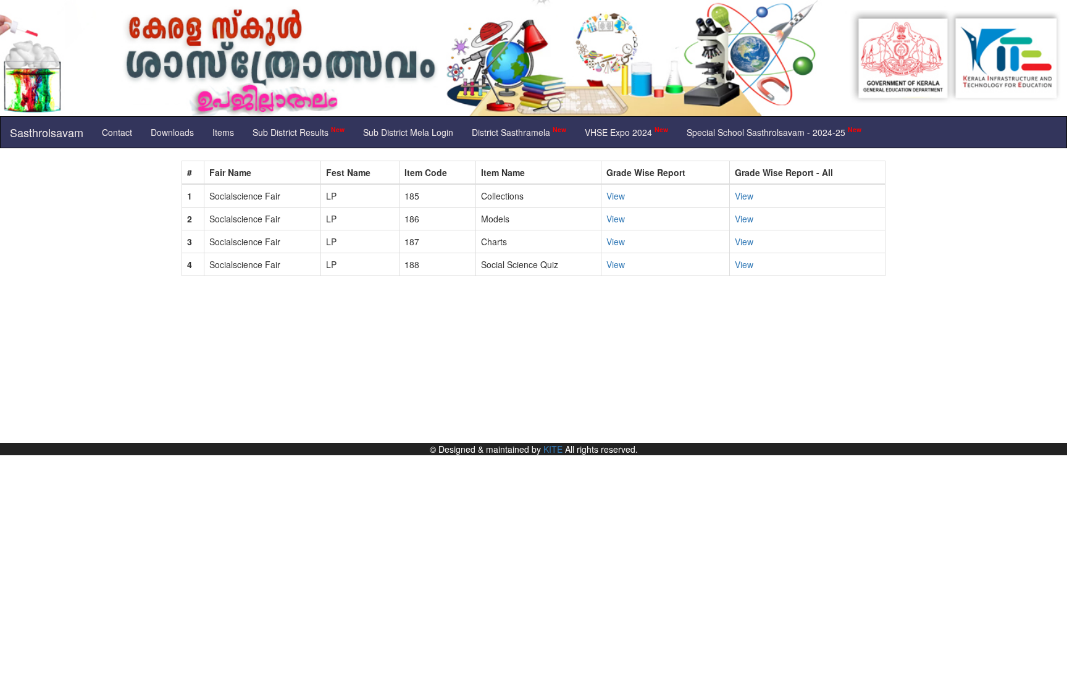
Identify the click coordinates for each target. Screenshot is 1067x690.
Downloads (172, 132)
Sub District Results (299, 131)
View (615, 196)
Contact (117, 132)
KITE (553, 449)
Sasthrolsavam (46, 132)
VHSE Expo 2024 (626, 131)
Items (223, 132)
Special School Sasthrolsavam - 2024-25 (774, 131)
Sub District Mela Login (408, 132)
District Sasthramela (519, 131)
